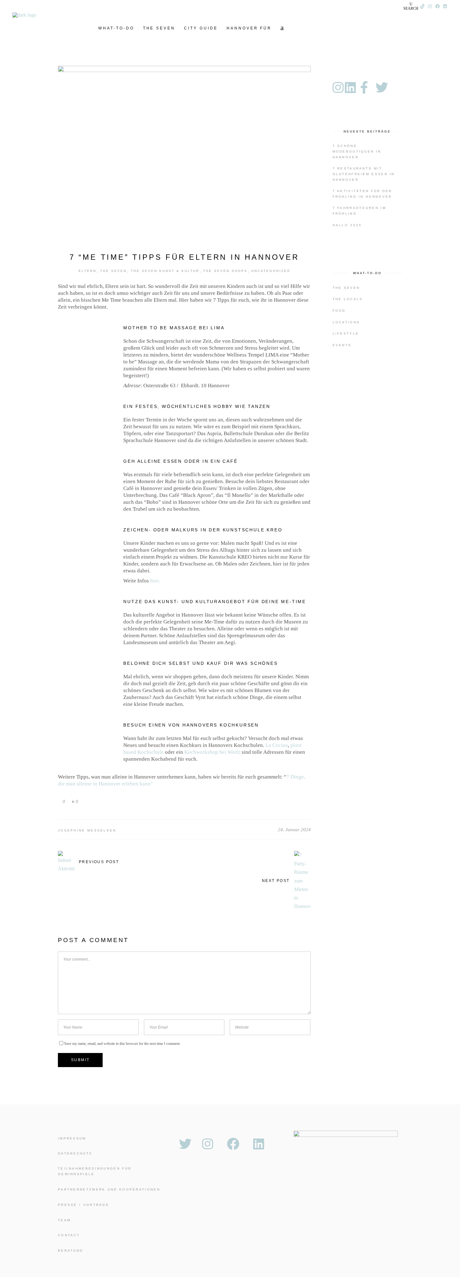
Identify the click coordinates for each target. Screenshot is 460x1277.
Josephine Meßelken (87, 830)
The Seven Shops (225, 271)
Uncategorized (270, 271)
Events (342, 345)
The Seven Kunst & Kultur (165, 271)
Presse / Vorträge (83, 1205)
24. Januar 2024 (294, 829)
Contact (69, 1235)
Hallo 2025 (347, 225)
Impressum (72, 1138)
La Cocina (276, 745)
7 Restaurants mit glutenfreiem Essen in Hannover (364, 174)
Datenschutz (75, 1153)
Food (339, 310)
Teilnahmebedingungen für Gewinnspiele (94, 1171)
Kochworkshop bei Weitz (212, 752)
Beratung (70, 1250)
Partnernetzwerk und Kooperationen (109, 1189)
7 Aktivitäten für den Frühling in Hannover (362, 193)
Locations (346, 322)
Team (64, 1220)
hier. (155, 581)
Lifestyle (346, 333)
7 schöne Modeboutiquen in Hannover (357, 151)
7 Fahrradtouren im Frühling (359, 210)
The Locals (348, 299)
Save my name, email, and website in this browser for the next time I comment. (122, 1043)
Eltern (87, 271)
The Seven (113, 271)
